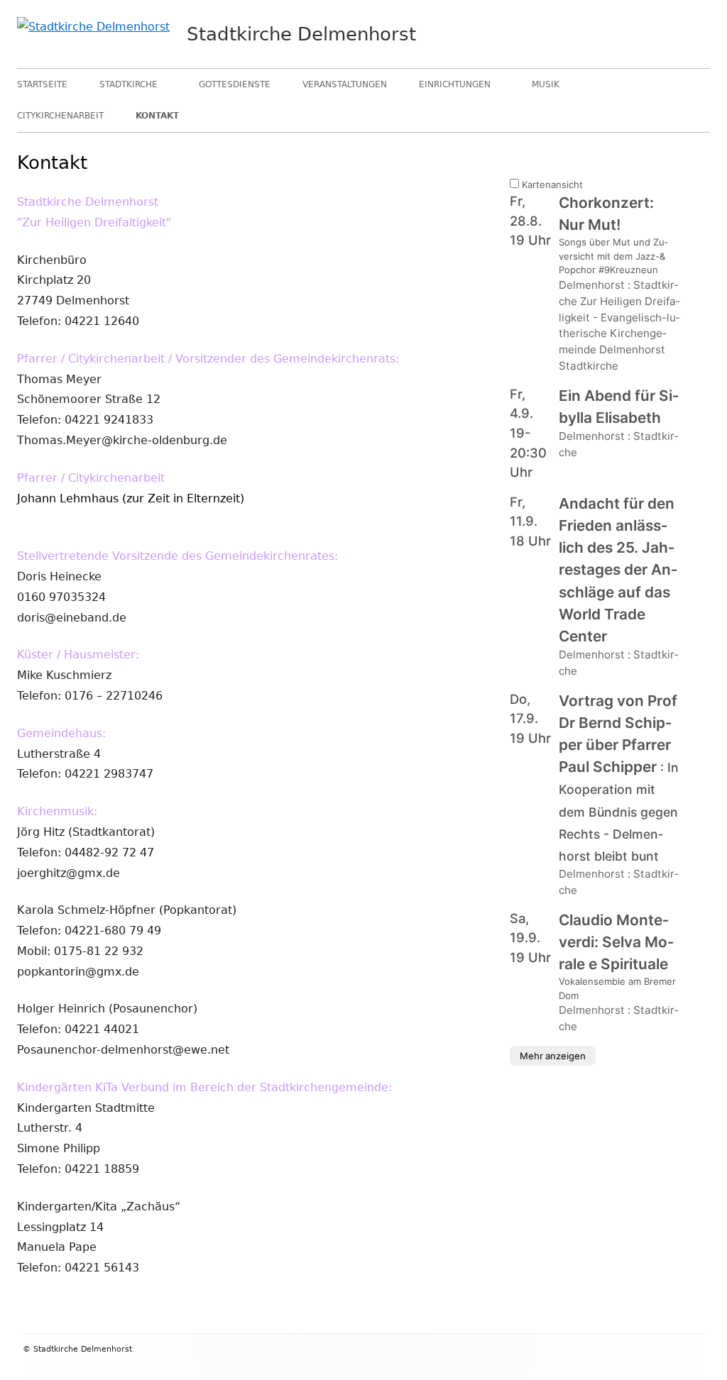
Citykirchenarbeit (60, 116)
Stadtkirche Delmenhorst (301, 34)
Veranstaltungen (344, 84)
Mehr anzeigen (553, 1055)
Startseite (42, 84)
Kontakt (157, 116)
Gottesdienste (234, 84)
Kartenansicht (551, 184)
